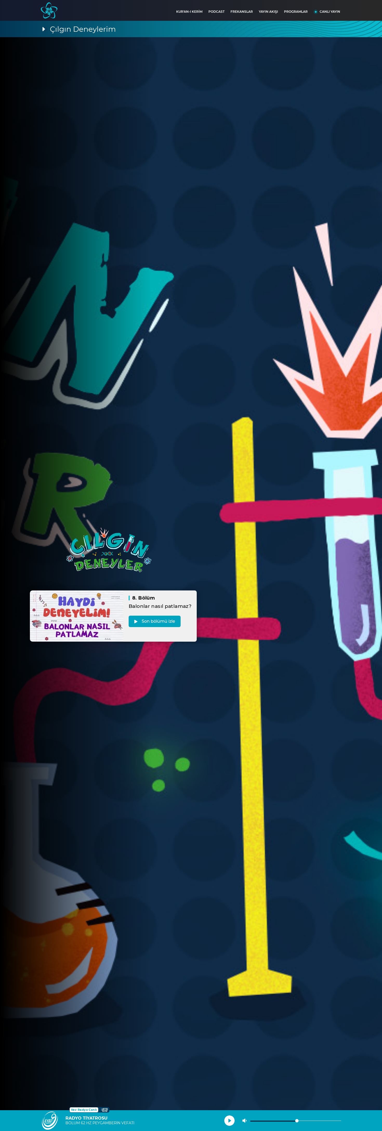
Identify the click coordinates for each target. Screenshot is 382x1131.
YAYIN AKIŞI (268, 12)
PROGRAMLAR (296, 12)
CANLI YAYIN (330, 12)
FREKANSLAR (241, 12)
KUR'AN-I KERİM (189, 12)
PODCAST (216, 12)
